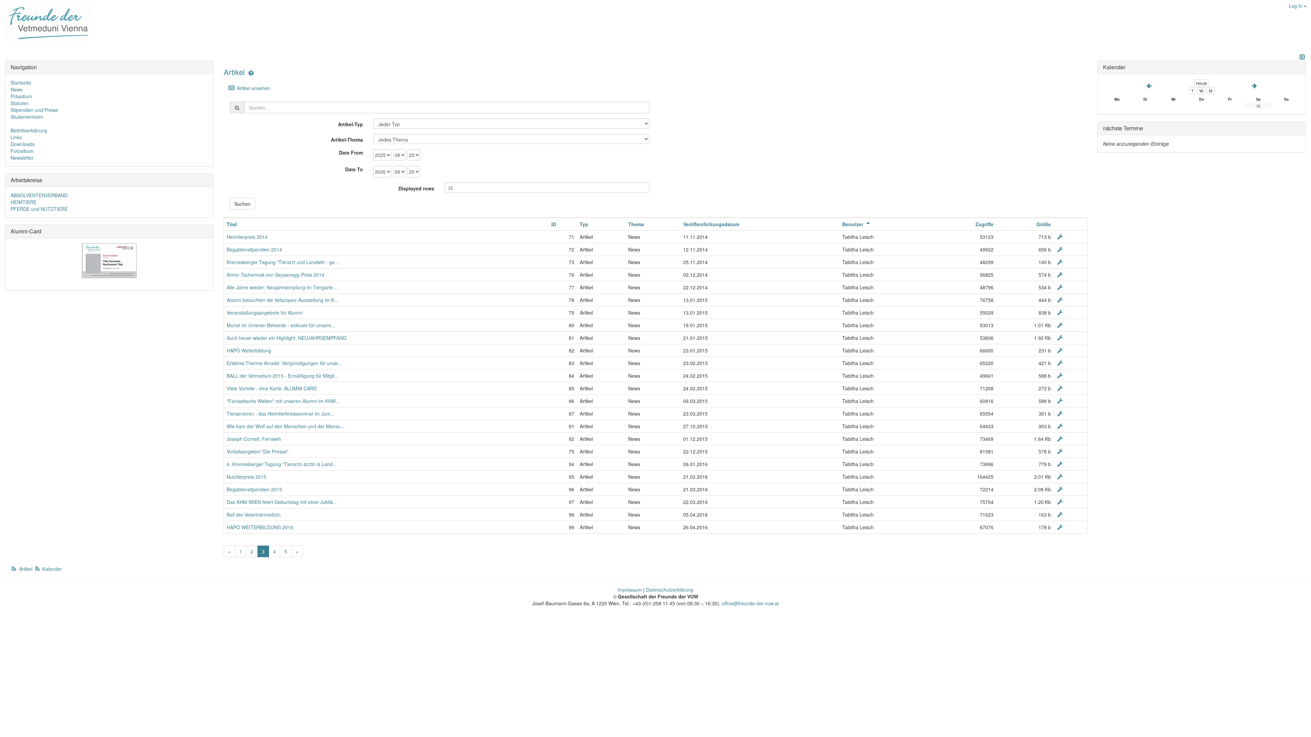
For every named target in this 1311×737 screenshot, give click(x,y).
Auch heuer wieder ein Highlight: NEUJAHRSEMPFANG (287, 337)
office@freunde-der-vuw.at (750, 603)
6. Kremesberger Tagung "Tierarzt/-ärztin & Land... (282, 464)
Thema (636, 224)
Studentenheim (27, 116)
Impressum (630, 589)
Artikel (234, 72)
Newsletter (22, 157)
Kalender (51, 568)
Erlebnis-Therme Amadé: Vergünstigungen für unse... (284, 363)
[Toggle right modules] (1302, 57)
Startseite (21, 82)
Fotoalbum (22, 150)
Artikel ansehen (253, 88)
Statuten (20, 103)
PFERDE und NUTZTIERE (39, 208)
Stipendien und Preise (34, 109)
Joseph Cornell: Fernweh (254, 438)
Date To (354, 169)
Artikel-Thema (347, 139)
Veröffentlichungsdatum (711, 224)
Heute (1201, 83)
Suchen (242, 203)
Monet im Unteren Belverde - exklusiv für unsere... (281, 325)
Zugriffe (984, 224)
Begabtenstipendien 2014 (254, 249)
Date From (351, 152)
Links (16, 137)
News (17, 89)
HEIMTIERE (24, 202)
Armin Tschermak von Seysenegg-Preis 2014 (275, 274)
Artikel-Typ (350, 124)
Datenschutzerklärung (669, 589)
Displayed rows (416, 188)
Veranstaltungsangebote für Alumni (264, 312)
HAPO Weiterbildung (249, 350)
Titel (232, 224)
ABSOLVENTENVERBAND (39, 195)
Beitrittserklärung (29, 130)
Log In (1296, 5)
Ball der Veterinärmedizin (254, 514)
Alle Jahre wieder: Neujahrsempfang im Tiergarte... (282, 287)
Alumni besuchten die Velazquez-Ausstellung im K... (282, 300)
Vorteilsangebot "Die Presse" (257, 451)
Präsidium (21, 96)
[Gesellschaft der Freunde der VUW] (46, 22)
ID (553, 224)
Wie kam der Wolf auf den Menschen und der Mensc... (285, 426)
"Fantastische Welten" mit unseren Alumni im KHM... (283, 401)
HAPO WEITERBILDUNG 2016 (260, 527)
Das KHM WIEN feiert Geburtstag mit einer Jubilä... (282, 501)
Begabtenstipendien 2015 (254, 489)
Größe (1044, 224)
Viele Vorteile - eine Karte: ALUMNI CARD (272, 388)
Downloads (22, 144)
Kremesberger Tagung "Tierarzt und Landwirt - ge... (283, 262)
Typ (584, 224)
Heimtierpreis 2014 (247, 236)
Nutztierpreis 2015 (246, 476)
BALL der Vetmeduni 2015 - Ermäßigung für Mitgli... (282, 375)
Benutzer (853, 224)
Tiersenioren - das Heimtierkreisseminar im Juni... (280, 413)
